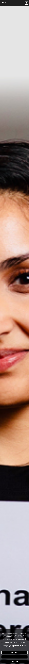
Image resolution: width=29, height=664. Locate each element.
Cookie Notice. (12, 646)
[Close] (27, 631)
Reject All (14, 657)
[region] (14, 646)
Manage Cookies (14, 652)
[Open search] (22, 2)
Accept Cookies (14, 661)
